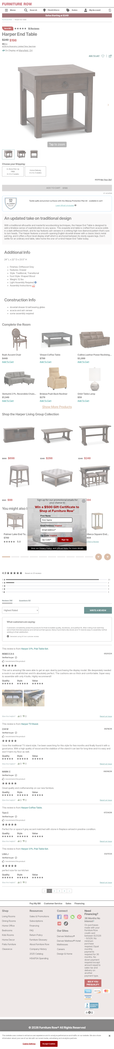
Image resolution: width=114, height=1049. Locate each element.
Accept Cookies (48, 1044)
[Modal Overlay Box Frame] (57, 524)
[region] (57, 1040)
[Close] (109, 1036)
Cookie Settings (29, 1044)
